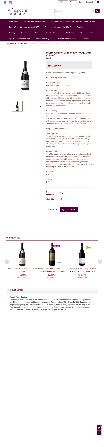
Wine (36, 33)
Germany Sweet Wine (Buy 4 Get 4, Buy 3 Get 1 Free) (73, 21)
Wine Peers (14, 21)
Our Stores (86, 39)
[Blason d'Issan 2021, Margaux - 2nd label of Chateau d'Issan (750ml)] (52, 254)
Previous (5, 260)
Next (98, 260)
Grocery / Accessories (67, 39)
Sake (91, 33)
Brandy (12, 33)
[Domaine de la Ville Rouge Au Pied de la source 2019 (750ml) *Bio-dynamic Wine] (82, 254)
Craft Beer (70, 33)
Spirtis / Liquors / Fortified (19, 39)
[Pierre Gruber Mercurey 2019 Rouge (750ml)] (22, 254)
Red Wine (25, 44)
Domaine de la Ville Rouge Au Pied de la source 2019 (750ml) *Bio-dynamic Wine (82, 271)
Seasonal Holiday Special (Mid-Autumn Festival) (64, 27)
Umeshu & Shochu (53, 33)
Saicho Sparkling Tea (44, 39)
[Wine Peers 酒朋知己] (18, 11)
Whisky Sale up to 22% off (34, 21)
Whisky (24, 33)
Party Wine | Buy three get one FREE (24, 27)
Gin (81, 33)
